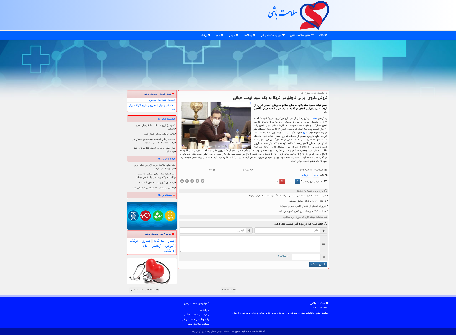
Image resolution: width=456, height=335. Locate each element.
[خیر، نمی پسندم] (282, 181)
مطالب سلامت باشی (198, 324)
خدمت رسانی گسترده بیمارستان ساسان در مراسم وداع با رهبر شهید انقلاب (154, 141)
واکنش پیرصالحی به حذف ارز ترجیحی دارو (153, 187)
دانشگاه (169, 251)
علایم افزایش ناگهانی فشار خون (159, 134)
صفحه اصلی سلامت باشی (143, 289)
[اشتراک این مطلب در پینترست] (187, 180)
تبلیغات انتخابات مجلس (162, 100)
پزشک (204, 35)
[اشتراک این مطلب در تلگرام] (202, 180)
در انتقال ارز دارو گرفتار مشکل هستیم (307, 201)
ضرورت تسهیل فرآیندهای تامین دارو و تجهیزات (302, 206)
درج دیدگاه (317, 264)
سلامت (313, 118)
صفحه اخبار (227, 289)
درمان (232, 35)
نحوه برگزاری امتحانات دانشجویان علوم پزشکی (155, 127)
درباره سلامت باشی (271, 35)
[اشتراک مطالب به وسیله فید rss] (182, 180)
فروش (305, 175)
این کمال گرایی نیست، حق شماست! (157, 182)
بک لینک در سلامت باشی (195, 319)
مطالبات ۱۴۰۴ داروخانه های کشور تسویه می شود (302, 211)
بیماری (146, 241)
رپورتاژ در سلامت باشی (196, 315)
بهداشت (248, 35)
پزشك (134, 241)
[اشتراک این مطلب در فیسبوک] (197, 180)
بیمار (171, 241)
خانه (322, 35)
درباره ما (204, 310)
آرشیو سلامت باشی (300, 35)
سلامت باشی (282, 14)
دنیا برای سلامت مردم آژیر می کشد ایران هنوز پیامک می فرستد (154, 166)
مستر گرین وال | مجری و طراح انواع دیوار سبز (152, 107)
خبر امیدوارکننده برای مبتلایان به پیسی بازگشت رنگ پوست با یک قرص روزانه (287, 195)
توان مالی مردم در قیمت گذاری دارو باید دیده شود (154, 149)
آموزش (169, 246)
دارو (218, 35)
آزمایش (156, 246)
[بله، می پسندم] (297, 181)
